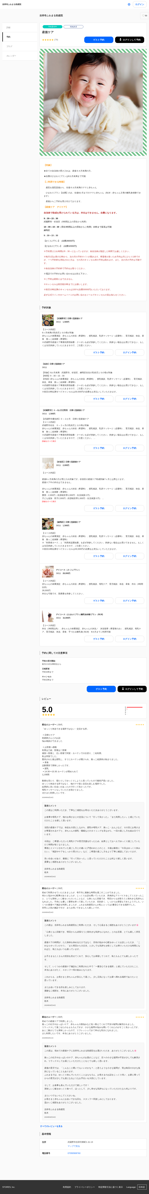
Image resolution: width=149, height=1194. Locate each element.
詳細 (8, 27)
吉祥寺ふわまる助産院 (11, 4)
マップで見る (74, 1146)
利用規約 (67, 1187)
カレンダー (11, 56)
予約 (8, 37)
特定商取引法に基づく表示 (110, 1187)
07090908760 (74, 1153)
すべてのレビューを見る (51, 1126)
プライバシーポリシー (84, 1187)
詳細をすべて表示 (49, 441)
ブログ (9, 46)
